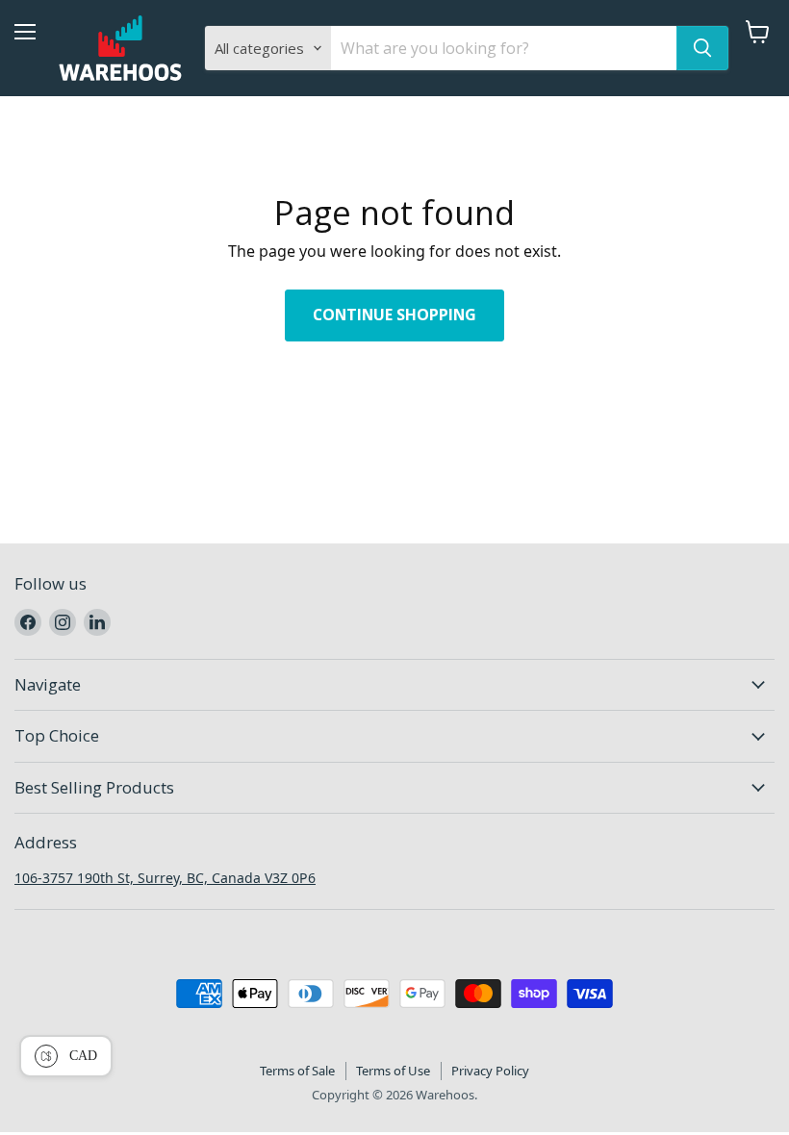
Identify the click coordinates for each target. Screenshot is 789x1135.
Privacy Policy (490, 1070)
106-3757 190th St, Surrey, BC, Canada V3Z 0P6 (165, 878)
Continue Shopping (394, 314)
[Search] (702, 48)
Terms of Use (393, 1070)
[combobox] (503, 48)
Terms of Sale (297, 1070)
